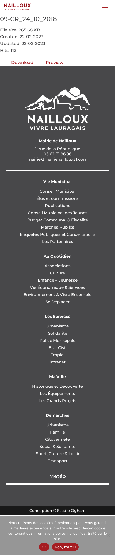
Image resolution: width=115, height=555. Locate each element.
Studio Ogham (71, 510)
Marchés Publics (57, 227)
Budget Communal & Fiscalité (57, 219)
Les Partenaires (57, 241)
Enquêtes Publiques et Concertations (57, 234)
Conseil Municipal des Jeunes (57, 212)
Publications (57, 205)
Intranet (57, 361)
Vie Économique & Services (57, 287)
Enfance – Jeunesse (58, 280)
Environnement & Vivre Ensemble (57, 294)
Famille (57, 432)
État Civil (57, 347)
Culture (57, 273)
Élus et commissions (57, 198)
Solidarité (57, 333)
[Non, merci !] (108, 535)
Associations (58, 265)
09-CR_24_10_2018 (28, 19)
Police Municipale (57, 340)
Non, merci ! (65, 547)
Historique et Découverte (57, 386)
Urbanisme (57, 326)
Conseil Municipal (57, 191)
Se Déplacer (57, 301)
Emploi (57, 354)
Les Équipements (57, 393)
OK (44, 547)
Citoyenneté (57, 439)
